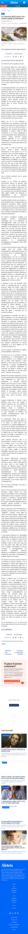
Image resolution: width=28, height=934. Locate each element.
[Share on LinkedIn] (16, 56)
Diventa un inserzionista (14, 924)
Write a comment (14, 705)
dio (3, 832)
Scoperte (14, 892)
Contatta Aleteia (14, 927)
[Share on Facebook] (13, 56)
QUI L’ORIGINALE (6, 629)
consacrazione (6, 807)
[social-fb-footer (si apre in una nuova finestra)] (12, 913)
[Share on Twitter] (18, 56)
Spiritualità (14, 890)
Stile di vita (3, 10)
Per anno (14, 908)
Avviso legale (14, 922)
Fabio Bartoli (4, 23)
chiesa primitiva (6, 735)
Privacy (14, 929)
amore (3, 644)
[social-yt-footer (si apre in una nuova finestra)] (10, 913)
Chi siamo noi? (14, 919)
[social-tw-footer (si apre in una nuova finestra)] (15, 913)
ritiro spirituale (6, 787)
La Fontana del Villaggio (13, 23)
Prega (17, 6)
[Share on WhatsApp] (23, 56)
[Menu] (5, 2)
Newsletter (14, 898)
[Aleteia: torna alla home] (14, 2)
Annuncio (14, 902)
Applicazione (14, 900)
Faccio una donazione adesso (11, 681)
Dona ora (3, 6)
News (14, 886)
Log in (18, 700)
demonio (4, 762)
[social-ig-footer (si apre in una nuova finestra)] (17, 913)
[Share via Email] (20, 56)
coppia (8, 10)
